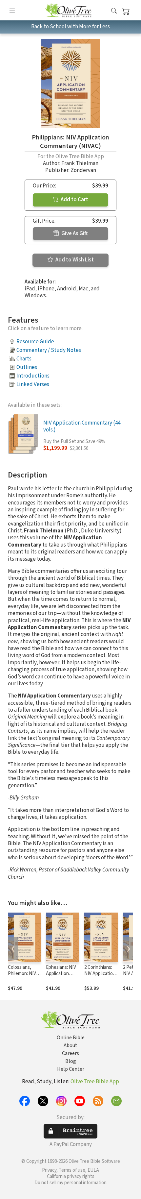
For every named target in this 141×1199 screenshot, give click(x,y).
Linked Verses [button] (32, 384)
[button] (114, 11)
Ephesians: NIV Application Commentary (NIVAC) (61, 977)
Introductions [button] (33, 376)
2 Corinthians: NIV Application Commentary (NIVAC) (99, 977)
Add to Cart (74, 200)
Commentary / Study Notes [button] (48, 350)
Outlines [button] (26, 367)
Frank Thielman (79, 163)
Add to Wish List (74, 260)
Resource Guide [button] (35, 342)
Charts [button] (23, 359)
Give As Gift (74, 233)
